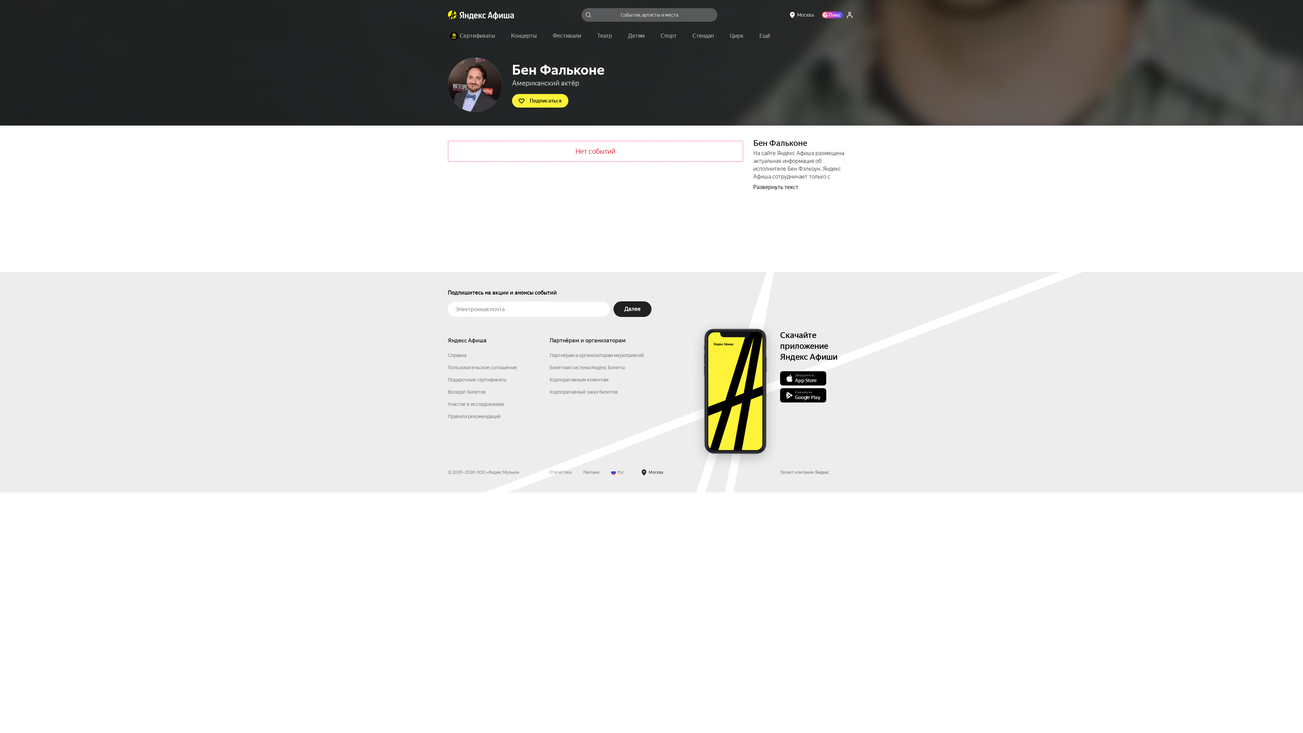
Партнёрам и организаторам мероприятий (597, 355)
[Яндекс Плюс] (832, 15)
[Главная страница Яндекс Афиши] (452, 15)
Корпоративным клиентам (579, 379)
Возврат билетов (467, 392)
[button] (765, 36)
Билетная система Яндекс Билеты (587, 367)
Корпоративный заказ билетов (584, 392)
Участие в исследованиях (476, 404)
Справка (457, 355)
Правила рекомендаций (474, 416)
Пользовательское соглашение (482, 367)
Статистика (560, 472)
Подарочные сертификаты (477, 379)
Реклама (591, 472)
